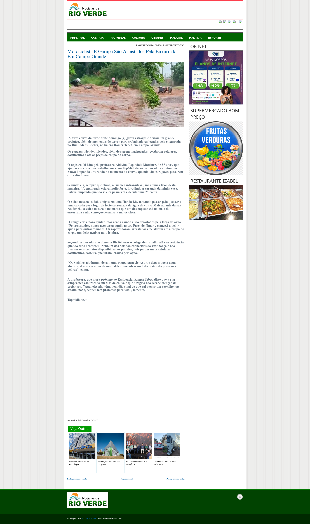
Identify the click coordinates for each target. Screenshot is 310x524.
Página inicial (127, 479)
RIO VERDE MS (88, 518)
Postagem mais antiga (175, 479)
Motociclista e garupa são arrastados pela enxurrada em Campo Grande (121, 54)
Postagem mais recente (77, 479)
